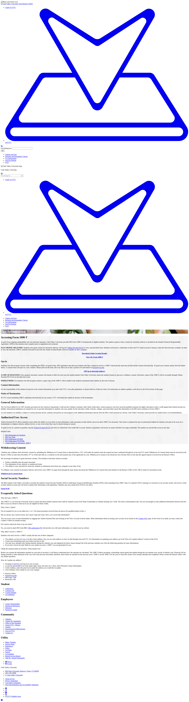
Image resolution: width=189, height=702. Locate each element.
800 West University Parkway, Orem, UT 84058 (22, 671)
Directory (8, 608)
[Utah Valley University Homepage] (11, 4)
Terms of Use (10, 679)
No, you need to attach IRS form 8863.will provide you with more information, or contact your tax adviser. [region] (45, 528)
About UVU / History (12, 625)
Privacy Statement (11, 681)
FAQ (7, 162)
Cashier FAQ (142, 518)
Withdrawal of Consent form (11, 474)
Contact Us (9, 633)
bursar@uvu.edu (98, 367)
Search (7, 652)
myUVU (17, 564)
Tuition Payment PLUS (75, 348)
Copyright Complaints (13, 683)
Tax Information (10, 158)
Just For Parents (10, 160)
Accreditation (10, 595)
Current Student (10, 593)
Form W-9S (5, 489)
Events (9, 664)
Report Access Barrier (12, 656)
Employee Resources (12, 606)
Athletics (8, 619)
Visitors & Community (13, 621)
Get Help (8, 650)
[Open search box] (2, 146)
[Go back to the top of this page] (2, 700)
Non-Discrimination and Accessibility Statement (21, 685)
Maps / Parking (10, 642)
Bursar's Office (27, 4)
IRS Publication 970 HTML (15, 441)
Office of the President (13, 623)
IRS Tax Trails (10, 437)
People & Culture (11, 610)
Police (7, 648)
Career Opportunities (12, 604)
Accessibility (9, 654)
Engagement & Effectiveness (15, 629)
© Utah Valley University (14, 675)
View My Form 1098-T (94, 357)
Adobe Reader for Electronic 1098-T (18, 443)
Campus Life (9, 591)
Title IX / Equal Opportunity (15, 658)
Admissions (9, 589)
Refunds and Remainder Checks (16, 156)
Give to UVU (10, 631)
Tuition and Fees (11, 154)
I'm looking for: (6, 148)
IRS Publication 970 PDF (14, 439)
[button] (94, 2)
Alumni (7, 627)
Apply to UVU (10, 7)
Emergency (9, 646)
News (10, 662)
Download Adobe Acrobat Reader (94, 353)
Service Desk (9, 644)
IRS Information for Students (15, 435)
